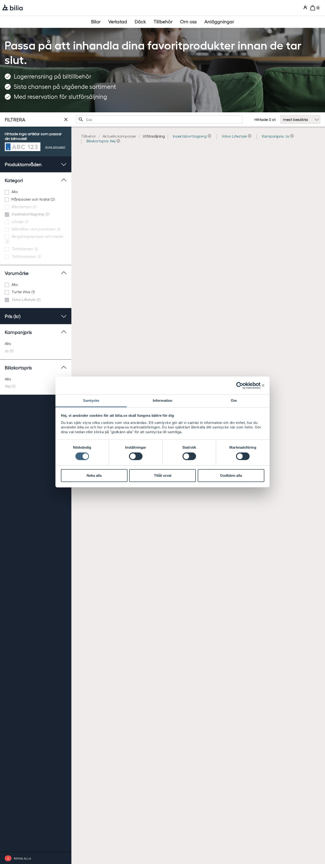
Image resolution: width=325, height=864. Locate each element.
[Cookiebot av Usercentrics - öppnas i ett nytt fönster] (243, 385)
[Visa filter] (65, 119)
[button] (192, 136)
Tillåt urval (162, 475)
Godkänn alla (231, 475)
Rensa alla (22, 858)
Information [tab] (162, 400)
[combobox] (159, 119)
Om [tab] (234, 400)
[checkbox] (36, 191)
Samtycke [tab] (91, 400)
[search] (159, 119)
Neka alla (94, 475)
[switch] (136, 456)
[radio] (36, 343)
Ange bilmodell (55, 147)
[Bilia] (12, 7)
